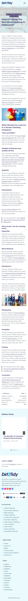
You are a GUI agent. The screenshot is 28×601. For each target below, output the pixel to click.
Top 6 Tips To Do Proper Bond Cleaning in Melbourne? (14, 369)
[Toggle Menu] (24, 3)
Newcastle (7, 578)
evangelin (10, 28)
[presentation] (14, 425)
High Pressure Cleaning (12, 522)
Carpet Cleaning (9, 515)
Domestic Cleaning (10, 520)
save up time (6, 164)
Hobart (6, 585)
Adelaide (7, 576)
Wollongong (8, 589)
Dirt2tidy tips (14, 16)
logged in (13, 464)
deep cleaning (20, 73)
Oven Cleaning (9, 524)
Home (6, 543)
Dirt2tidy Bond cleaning (13, 14)
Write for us (8, 555)
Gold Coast (7, 573)
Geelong (7, 587)
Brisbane (7, 569)
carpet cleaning (12, 338)
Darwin (6, 583)
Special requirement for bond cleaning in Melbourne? (14, 220)
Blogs (6, 548)
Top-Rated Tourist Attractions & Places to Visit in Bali (21, 399)
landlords (9, 256)
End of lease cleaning (11, 510)
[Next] (24, 433)
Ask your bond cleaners (9, 209)
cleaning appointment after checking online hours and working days (13, 160)
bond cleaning (19, 313)
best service (19, 384)
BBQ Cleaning (8, 513)
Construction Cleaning (11, 517)
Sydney (6, 564)
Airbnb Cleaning (9, 508)
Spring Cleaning (9, 529)
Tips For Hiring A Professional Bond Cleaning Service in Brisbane (7, 399)
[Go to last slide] (4, 433)
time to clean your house (14, 354)
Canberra (7, 580)
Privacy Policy (8, 550)
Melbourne (7, 566)
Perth (6, 571)
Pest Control (8, 526)
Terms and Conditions (11, 553)
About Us (7, 546)
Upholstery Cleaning (11, 531)
